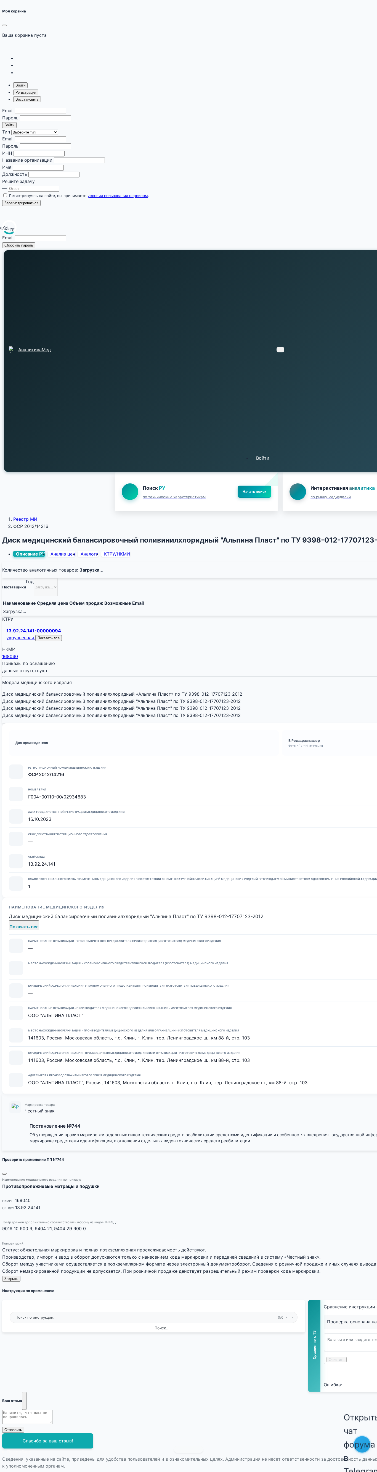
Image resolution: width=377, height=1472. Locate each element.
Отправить (13, 1430)
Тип (6, 132)
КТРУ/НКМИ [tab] (117, 554)
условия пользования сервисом (117, 195)
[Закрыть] (24, 1401)
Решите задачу (18, 181)
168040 (10, 656)
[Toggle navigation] (280, 349)
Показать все (49, 638)
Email (8, 110)
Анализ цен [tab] (63, 554)
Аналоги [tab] (90, 554)
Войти (9, 125)
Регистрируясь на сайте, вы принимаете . (79, 195)
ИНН (7, 153)
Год (30, 581)
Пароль (10, 118)
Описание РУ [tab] (30, 554)
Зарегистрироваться (21, 203)
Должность (14, 174)
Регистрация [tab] (25, 92)
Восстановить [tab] (27, 99)
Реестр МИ (25, 519)
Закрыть (11, 1279)
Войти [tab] (20, 85)
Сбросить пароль (18, 245)
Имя (6, 167)
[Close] (4, 25)
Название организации (27, 160)
